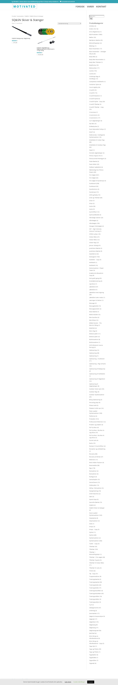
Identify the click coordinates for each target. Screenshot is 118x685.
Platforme (92, 416)
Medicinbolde (93, 314)
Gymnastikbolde (94, 215)
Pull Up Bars (93, 427)
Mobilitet (92, 328)
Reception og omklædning (97, 449)
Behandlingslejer (94, 43)
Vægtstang (92, 625)
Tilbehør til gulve (94, 560)
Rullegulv (92, 477)
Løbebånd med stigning (96, 292)
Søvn (90, 496)
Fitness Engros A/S (95, 156)
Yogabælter (92, 655)
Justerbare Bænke (94, 248)
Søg (91, 18)
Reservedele (93, 465)
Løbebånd (92, 287)
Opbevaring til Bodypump (97, 369)
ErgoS (91, 150)
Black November (94, 49)
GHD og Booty (93, 195)
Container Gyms (94, 84)
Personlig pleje (93, 402)
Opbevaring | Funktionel (96, 359)
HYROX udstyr (93, 234)
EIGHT (91, 132)
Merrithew (92, 320)
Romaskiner (93, 471)
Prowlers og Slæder (95, 425)
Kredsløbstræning (94, 281)
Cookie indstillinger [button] (79, 682)
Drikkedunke (93, 126)
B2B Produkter (93, 34)
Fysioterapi (92, 192)
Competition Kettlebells (96, 81)
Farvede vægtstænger (96, 153)
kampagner (92, 257)
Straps (91, 526)
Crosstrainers (93, 115)
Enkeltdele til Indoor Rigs (97, 140)
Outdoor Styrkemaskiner (96, 395)
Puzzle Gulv (92, 440)
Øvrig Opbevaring (94, 400)
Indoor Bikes (93, 237)
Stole (90, 524)
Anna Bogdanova (94, 32)
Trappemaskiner (94, 576)
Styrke (91, 532)
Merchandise (93, 317)
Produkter (92, 419)
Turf (90, 605)
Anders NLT (92, 29)
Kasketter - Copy (94, 259)
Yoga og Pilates (93, 649)
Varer (90, 7)
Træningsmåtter (94, 596)
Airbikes (91, 26)
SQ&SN (27, 16)
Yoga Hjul (92, 646)
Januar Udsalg (93, 245)
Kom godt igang (94, 278)
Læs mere (68, 682)
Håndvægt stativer (94, 217)
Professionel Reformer (96, 422)
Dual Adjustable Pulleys (96, 129)
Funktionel (92, 183)
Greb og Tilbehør (94, 198)
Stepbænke (92, 518)
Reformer (92, 460)
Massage (92, 303)
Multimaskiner (93, 339)
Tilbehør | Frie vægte (95, 557)
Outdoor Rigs (93, 392)
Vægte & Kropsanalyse (96, 616)
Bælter (91, 37)
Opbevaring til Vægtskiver (97, 379)
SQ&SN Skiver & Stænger (97, 508)
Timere (91, 571)
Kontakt (101, 7)
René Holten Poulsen (95, 462)
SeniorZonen (93, 482)
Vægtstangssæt (94, 630)
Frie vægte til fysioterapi (96, 181)
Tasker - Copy (93, 544)
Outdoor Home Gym (95, 389)
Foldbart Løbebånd (95, 167)
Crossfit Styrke (93, 99)
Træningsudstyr (94, 602)
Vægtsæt (91, 619)
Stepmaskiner (93, 521)
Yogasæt (91, 663)
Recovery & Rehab (94, 457)
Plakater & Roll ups (95, 408)
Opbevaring (93, 350)
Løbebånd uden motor (96, 297)
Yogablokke (92, 657)
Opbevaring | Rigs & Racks (97, 364)
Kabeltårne (92, 254)
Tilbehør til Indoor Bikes (96, 563)
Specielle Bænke (94, 502)
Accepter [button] (90, 682)
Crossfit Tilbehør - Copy (96, 107)
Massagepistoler (94, 309)
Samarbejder (93, 479)
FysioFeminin (93, 189)
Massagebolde (93, 306)
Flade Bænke (93, 161)
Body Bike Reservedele (96, 59)
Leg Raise (92, 284)
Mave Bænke (93, 312)
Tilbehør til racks (94, 568)
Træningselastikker (95, 590)
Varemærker (20, 16)
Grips (91, 200)
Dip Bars (91, 123)
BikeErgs (91, 46)
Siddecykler (92, 485)
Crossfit (91, 90)
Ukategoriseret (93, 608)
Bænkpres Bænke (94, 40)
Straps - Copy (93, 529)
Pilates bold (92, 405)
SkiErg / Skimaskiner (95, 488)
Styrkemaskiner (94, 538)
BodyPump (92, 65)
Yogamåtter (92, 660)
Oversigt (19, 671)
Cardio (91, 71)
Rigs (90, 468)
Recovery (92, 454)
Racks (91, 443)
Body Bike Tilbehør (95, 62)
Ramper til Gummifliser (96, 446)
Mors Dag (92, 331)
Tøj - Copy (92, 574)
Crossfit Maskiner (94, 96)
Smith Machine (94, 494)
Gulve (91, 206)
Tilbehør (91, 546)
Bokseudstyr (93, 68)
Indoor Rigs (92, 242)
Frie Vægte (92, 175)
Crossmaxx (92, 112)
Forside (80, 7)
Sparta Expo (93, 499)
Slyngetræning (93, 491)
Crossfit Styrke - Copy (95, 101)
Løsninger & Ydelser (95, 300)
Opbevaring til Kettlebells (97, 374)
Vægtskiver (92, 622)
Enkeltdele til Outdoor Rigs (97, 145)
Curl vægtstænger (94, 121)
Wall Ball (92, 633)
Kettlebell (92, 262)
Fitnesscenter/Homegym (96, 158)
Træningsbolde (94, 585)
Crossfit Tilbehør (94, 104)
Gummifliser (93, 212)
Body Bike (92, 57)
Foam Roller (93, 164)
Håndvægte (92, 220)
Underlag (92, 610)
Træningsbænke (94, 579)
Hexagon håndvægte (95, 226)
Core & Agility (93, 87)
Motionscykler (93, 334)
